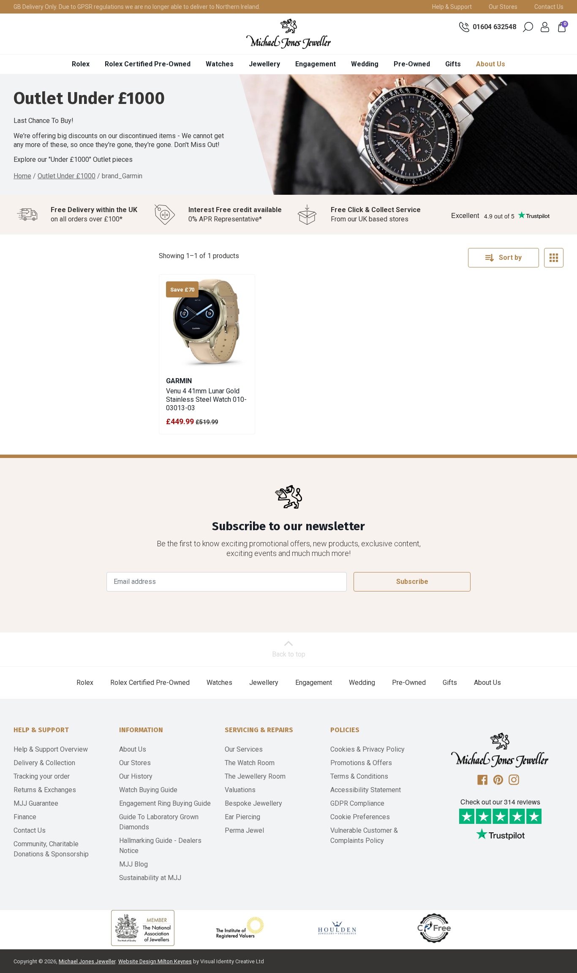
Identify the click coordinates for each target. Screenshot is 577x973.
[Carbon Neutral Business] (434, 928)
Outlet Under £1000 (66, 176)
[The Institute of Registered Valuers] (240, 928)
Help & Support (452, 6)
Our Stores (503, 6)
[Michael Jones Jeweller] (288, 34)
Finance (25, 817)
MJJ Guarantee (36, 803)
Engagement (315, 64)
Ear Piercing (242, 817)
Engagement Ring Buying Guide (165, 803)
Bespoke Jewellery (253, 803)
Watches (220, 64)
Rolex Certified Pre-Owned (148, 64)
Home (22, 176)
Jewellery (264, 64)
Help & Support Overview (51, 749)
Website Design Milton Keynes (155, 961)
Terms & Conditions (359, 776)
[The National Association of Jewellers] (142, 928)
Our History (135, 776)
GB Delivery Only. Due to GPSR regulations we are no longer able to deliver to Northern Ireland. (137, 6)
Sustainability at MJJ (150, 878)
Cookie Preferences (360, 817)
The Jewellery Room (255, 776)
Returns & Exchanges (45, 790)
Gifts (453, 64)
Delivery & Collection (44, 763)
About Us (490, 64)
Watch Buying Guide (148, 790)
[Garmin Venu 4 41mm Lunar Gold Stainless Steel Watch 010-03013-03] (207, 322)
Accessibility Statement (365, 790)
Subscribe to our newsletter (288, 526)
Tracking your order (42, 776)
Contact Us (548, 6)
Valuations (240, 790)
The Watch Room (250, 763)
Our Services (244, 749)
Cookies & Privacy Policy (367, 749)
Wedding (364, 64)
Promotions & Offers (361, 763)
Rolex (81, 64)
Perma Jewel (244, 830)
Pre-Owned (412, 64)
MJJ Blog (133, 864)
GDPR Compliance (357, 803)
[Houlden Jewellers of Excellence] (337, 928)
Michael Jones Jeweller (87, 961)
